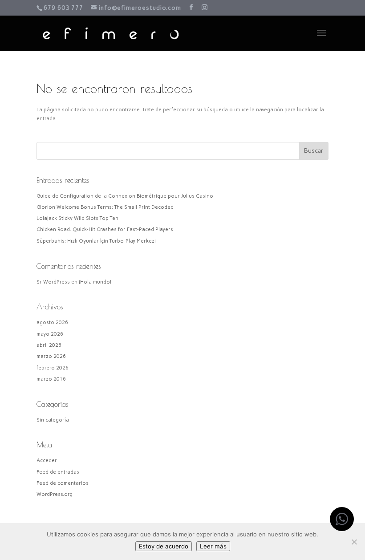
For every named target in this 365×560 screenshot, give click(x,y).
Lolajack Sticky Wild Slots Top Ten (77, 218)
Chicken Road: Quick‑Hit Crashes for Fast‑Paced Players (104, 229)
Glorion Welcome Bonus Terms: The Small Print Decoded (105, 207)
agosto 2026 (52, 322)
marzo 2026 (51, 356)
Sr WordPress (53, 282)
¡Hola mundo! (95, 282)
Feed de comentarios (62, 483)
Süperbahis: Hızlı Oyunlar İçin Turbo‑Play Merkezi (96, 241)
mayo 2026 (49, 334)
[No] (353, 541)
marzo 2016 (51, 379)
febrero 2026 (52, 368)
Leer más (213, 546)
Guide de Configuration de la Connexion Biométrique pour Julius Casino (124, 196)
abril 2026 (48, 345)
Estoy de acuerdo (163, 546)
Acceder (46, 460)
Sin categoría (52, 420)
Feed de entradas (57, 472)
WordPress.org (54, 494)
